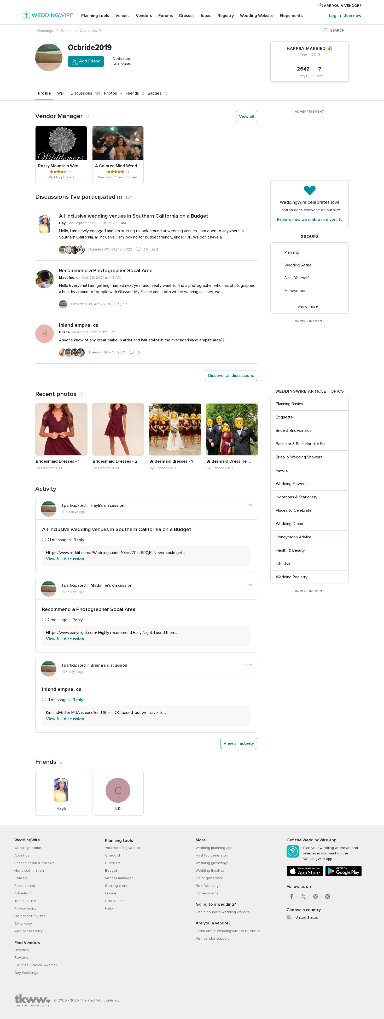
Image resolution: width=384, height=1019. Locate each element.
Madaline (66, 277)
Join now (352, 15)
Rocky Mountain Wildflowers (61, 165)
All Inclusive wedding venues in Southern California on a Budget (133, 216)
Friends (132, 93)
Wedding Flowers (291, 483)
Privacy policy (25, 908)
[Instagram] (328, 896)
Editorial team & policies (34, 863)
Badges (154, 93)
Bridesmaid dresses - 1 (171, 461)
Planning (291, 252)
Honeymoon (295, 290)
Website (257, 15)
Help (109, 908)
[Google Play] (343, 875)
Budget (111, 870)
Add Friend (89, 61)
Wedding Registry (291, 577)
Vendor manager (119, 878)
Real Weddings (208, 885)
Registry (226, 15)
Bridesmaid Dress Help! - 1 (229, 461)
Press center (24, 885)
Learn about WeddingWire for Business (228, 931)
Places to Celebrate (294, 510)
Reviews (21, 957)
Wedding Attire (298, 265)
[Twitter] (304, 896)
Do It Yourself (296, 278)
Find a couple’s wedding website (223, 912)
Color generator (209, 878)
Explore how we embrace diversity (309, 219)
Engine (111, 893)
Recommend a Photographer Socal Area (106, 270)
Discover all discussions (231, 375)
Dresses (187, 15)
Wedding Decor (290, 523)
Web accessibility (28, 931)
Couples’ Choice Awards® (35, 965)
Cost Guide (114, 901)
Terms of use (25, 901)
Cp (117, 808)
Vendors (144, 15)
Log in (335, 15)
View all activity (239, 743)
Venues (122, 15)
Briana (64, 332)
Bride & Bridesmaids (294, 430)
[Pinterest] (316, 896)
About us (21, 855)
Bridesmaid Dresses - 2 (115, 461)
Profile (44, 93)
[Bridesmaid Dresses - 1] (61, 429)
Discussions (81, 93)
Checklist (112, 855)
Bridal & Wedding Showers (299, 457)
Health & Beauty (290, 550)
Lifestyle (284, 563)
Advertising (23, 893)
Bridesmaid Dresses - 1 (57, 461)
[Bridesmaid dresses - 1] (175, 429)
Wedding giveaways (212, 863)
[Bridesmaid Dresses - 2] (118, 429)
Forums (165, 15)
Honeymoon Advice (293, 537)
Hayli (63, 223)
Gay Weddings (26, 972)
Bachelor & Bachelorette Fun (301, 443)
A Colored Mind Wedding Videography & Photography (118, 165)
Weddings (45, 30)
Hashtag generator (211, 855)
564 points (121, 64)
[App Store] (305, 875)
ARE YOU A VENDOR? (342, 5)
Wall (60, 93)
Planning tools (95, 15)
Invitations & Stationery (296, 497)
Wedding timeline (210, 870)
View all (246, 116)
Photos (110, 93)
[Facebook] (291, 896)
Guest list (112, 863)
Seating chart (116, 885)
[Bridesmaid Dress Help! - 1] (232, 429)
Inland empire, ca (78, 325)
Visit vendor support (212, 938)
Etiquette (284, 417)
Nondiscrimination (29, 870)
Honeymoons (207, 893)
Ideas (206, 15)
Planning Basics (289, 403)
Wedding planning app (214, 848)
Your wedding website (123, 848)
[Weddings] (48, 16)
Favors (282, 470)
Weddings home (27, 848)
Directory (21, 950)
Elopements (291, 15)
